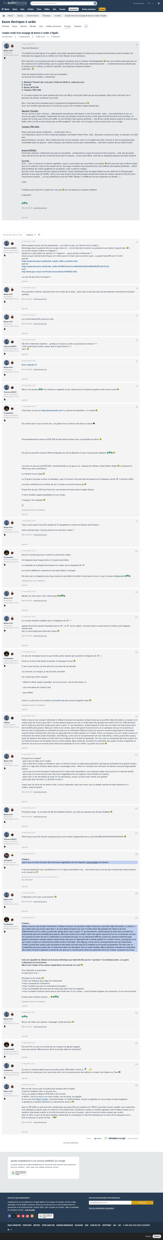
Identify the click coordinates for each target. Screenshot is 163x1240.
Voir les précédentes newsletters (101, 1208)
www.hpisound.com (40, 208)
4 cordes (58, 16)
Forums (10, 16)
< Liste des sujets (133, 1138)
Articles (23, 26)
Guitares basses (32, 16)
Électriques (46, 16)
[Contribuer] (86, 26)
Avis (41, 26)
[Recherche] (95, 3)
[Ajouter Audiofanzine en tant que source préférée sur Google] (19, 1173)
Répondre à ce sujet (117, 1138)
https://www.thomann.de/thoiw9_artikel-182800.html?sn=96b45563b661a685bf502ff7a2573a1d (65, 266)
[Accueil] (4, 16)
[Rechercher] (39, 234)
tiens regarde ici (29, 365)
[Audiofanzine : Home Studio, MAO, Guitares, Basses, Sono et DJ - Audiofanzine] (15, 3)
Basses (20, 16)
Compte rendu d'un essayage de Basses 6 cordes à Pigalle (30, 32)
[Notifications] (158, 3)
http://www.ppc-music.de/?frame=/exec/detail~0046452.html (49, 272)
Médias (33, 26)
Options (99, 1138)
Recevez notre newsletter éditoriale (104, 1198)
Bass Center (42, 1099)
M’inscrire (142, 1203)
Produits (5, 26)
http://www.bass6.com (52, 410)
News (14, 26)
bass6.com (59, 700)
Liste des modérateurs (71, 1143)
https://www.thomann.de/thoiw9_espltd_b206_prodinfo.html (49, 261)
